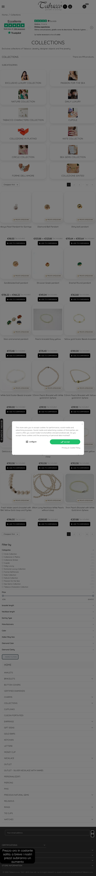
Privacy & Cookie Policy (71, 448)
